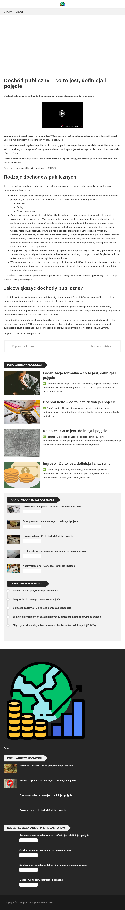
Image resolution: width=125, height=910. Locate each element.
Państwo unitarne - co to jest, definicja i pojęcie (46, 765)
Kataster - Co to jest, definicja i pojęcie (75, 431)
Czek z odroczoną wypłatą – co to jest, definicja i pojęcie (55, 551)
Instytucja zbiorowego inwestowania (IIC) (36, 599)
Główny (8, 11)
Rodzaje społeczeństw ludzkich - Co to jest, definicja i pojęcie (54, 835)
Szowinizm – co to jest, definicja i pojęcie (42, 810)
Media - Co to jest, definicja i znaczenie (41, 879)
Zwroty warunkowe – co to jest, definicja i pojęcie (50, 521)
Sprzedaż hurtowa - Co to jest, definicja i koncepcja (42, 608)
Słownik (19, 11)
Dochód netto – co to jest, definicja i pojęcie (79, 402)
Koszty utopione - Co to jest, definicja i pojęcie (49, 565)
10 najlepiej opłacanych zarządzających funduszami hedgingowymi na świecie (57, 616)
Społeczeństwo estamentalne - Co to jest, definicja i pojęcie (53, 865)
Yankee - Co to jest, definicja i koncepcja (35, 590)
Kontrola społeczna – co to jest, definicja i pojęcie (47, 780)
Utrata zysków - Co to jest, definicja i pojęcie (48, 536)
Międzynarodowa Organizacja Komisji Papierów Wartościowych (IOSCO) (54, 625)
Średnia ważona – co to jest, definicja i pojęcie (45, 850)
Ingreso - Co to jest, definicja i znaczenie (76, 464)
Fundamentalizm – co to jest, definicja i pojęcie (45, 795)
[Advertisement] (62, 40)
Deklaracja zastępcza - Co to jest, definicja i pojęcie (52, 506)
